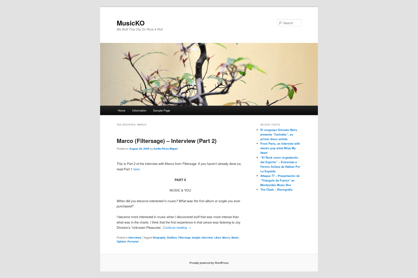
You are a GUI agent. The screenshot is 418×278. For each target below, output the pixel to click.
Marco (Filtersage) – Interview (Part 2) (167, 141)
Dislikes (172, 237)
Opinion (121, 241)
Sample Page (161, 110)
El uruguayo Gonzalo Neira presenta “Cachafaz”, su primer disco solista (278, 134)
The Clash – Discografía (276, 189)
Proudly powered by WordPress (209, 263)
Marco (226, 237)
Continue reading (177, 227)
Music (235, 237)
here (136, 169)
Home (121, 110)
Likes (217, 237)
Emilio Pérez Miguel (165, 149)
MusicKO (131, 22)
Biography (159, 237)
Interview (207, 237)
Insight (196, 237)
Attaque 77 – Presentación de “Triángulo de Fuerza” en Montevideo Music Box (280, 180)
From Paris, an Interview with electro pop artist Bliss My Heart (280, 148)
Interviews (134, 237)
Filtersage (184, 237)
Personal (132, 241)
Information (139, 110)
